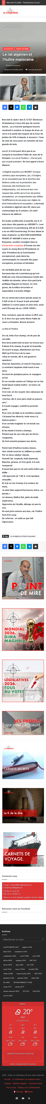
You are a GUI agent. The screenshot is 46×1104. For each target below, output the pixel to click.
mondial (33, 969)
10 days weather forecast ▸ (23, 1064)
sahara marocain (11, 991)
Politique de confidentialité (29, 1087)
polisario (23, 978)
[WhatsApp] (23, 107)
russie (7, 987)
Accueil (7, 26)
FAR (32, 960)
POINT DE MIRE (22, 49)
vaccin (7, 996)
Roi (6, 982)
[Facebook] (4, 107)
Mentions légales (20, 1083)
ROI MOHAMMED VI (22, 982)
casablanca (21, 952)
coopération (9, 956)
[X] (11, 107)
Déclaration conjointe (12, 245)
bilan (7, 952)
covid (24, 956)
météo (8, 974)
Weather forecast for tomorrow (20, 1053)
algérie (27, 947)
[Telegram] (29, 107)
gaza (19, 965)
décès (7, 960)
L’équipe (7, 1083)
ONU (38, 974)
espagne (21, 960)
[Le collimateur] (10, 11)
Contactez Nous (35, 1083)
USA (36, 991)
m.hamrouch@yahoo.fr (12, 887)
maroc (20, 969)
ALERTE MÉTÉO (11, 947)
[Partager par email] (35, 107)
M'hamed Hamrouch (13, 65)
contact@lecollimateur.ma (20, 885)
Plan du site (11, 1087)
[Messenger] (17, 107)
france (7, 965)
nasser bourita (23, 974)
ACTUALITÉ (17, 26)
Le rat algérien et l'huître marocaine (22, 536)
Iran (30, 965)
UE (26, 991)
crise (36, 956)
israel (7, 969)
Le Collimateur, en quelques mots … (27, 1079)
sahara (19, 987)
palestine (8, 978)
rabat (35, 978)
